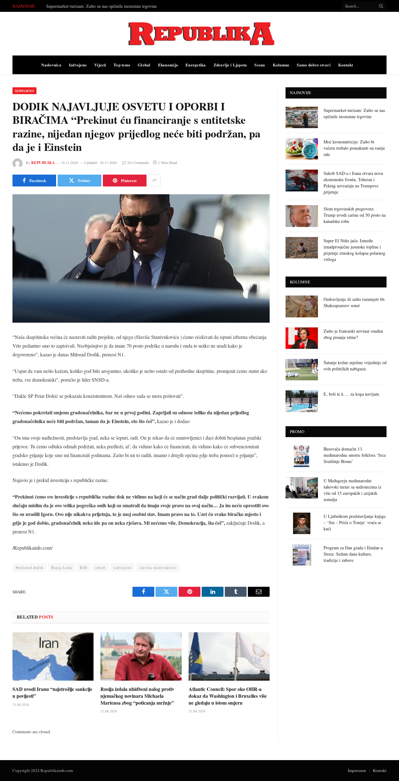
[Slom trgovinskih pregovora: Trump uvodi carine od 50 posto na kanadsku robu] (302, 216)
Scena (259, 65)
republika (43, 162)
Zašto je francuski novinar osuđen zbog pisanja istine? (353, 334)
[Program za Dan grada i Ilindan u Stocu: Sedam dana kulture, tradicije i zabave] (302, 555)
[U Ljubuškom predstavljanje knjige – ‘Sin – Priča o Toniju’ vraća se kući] (302, 523)
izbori (100, 567)
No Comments (138, 162)
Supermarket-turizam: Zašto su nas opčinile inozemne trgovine (354, 113)
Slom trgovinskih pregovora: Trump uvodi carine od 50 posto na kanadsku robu (355, 215)
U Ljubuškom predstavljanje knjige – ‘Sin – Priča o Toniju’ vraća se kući (355, 522)
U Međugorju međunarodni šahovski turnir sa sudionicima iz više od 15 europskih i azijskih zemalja (352, 490)
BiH (83, 567)
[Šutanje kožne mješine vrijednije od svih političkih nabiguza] (302, 369)
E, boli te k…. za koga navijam (351, 394)
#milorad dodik (29, 567)
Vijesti (100, 65)
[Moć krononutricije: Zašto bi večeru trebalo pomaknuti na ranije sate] (302, 149)
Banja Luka (61, 567)
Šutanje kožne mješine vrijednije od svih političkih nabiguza (355, 365)
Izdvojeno (78, 65)
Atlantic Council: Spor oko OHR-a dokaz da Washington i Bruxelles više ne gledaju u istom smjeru (228, 696)
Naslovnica (51, 65)
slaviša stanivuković (157, 567)
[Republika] (199, 33)
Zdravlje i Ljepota (230, 65)
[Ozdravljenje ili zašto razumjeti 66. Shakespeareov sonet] (302, 306)
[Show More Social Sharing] (154, 180)
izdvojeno (122, 567)
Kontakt (345, 65)
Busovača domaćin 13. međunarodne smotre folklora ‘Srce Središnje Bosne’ (355, 455)
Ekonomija (168, 65)
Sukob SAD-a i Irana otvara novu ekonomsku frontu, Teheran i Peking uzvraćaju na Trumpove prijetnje (353, 182)
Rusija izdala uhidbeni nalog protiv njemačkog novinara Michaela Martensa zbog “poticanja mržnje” (137, 696)
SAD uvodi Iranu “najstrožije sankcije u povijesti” (52, 692)
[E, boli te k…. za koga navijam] (302, 401)
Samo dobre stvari (313, 65)
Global (144, 65)
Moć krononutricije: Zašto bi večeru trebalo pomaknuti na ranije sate (106, 6)
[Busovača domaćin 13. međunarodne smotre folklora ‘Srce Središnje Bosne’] (302, 456)
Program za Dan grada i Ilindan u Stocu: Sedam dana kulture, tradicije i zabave (353, 554)
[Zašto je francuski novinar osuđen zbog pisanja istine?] (302, 338)
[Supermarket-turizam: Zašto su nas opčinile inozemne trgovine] (302, 117)
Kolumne (281, 65)
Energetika (195, 65)
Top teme (121, 65)
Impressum (357, 770)
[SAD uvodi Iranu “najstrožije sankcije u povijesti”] (53, 656)
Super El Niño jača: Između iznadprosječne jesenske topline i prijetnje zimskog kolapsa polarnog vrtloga (354, 250)
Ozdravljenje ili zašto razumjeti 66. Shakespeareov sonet (355, 302)
